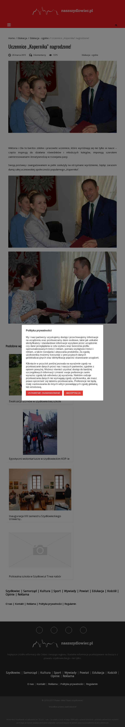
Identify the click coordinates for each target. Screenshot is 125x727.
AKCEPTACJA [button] (73, 393)
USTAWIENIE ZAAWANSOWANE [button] (44, 393)
